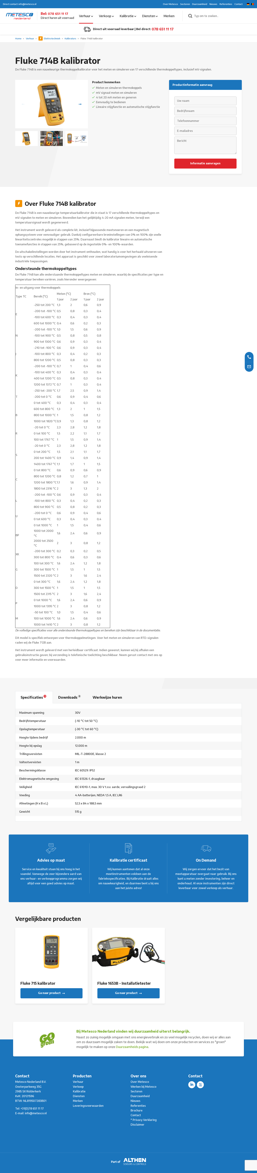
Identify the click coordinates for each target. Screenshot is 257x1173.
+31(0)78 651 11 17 (32, 1108)
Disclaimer (137, 1124)
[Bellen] (249, 357)
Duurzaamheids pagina (132, 1047)
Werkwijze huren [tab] (107, 697)
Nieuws (213, 4)
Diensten (149, 16)
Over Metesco (170, 4)
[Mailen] (249, 366)
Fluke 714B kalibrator (92, 38)
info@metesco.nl (36, 1113)
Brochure (136, 1110)
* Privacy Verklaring (144, 1120)
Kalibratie (127, 16)
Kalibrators (71, 38)
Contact (238, 4)
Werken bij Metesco (143, 1086)
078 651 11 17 (58, 14)
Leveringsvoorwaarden (88, 1105)
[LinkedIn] (191, 1084)
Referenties (226, 4)
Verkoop (105, 16)
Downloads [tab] (69, 697)
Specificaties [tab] (33, 697)
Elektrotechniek (52, 38)
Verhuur (85, 16)
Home (18, 38)
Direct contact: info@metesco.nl (19, 4)
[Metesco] (19, 15)
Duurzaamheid (199, 4)
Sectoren (185, 4)
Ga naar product (49, 993)
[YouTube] (200, 1084)
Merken (169, 16)
